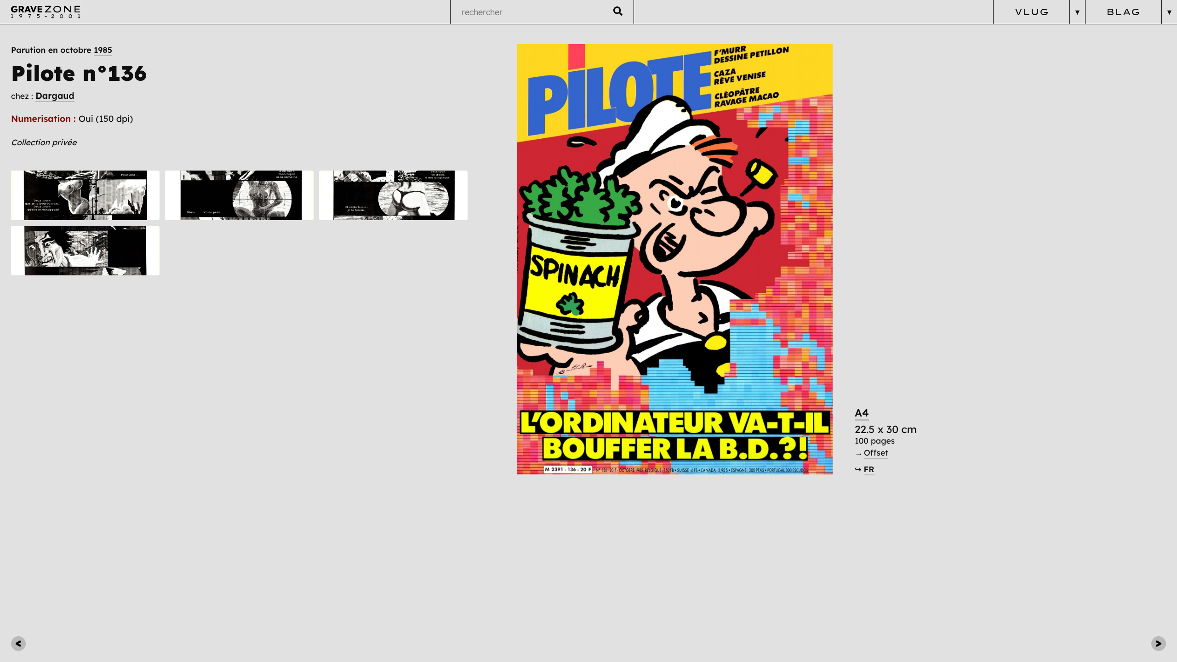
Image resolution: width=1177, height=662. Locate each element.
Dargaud (54, 95)
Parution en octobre (61, 50)
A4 (862, 412)
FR (869, 469)
